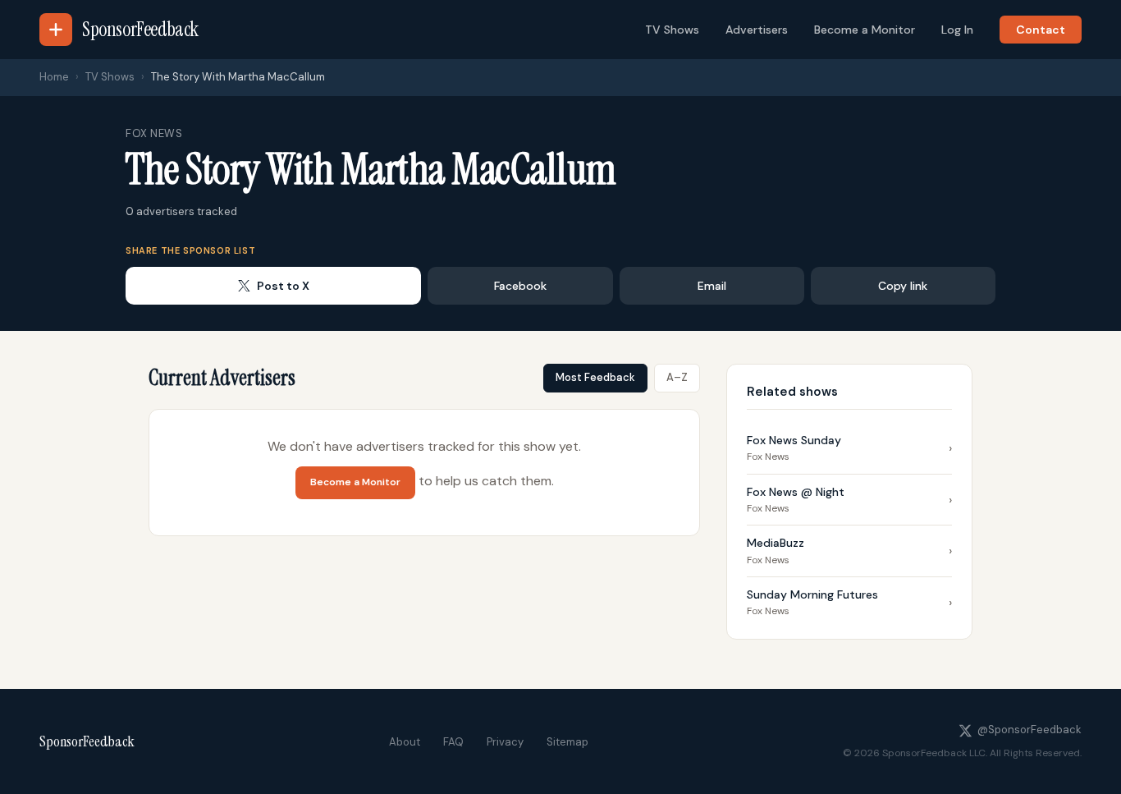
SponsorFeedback (87, 741)
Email (712, 285)
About (404, 742)
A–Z (677, 377)
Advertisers (756, 29)
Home (54, 77)
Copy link (902, 285)
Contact (1040, 29)
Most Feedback (595, 377)
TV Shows (672, 29)
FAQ (453, 742)
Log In (957, 29)
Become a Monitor (864, 29)
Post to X (283, 285)
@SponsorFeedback (1029, 730)
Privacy (505, 742)
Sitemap (567, 742)
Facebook (520, 285)
